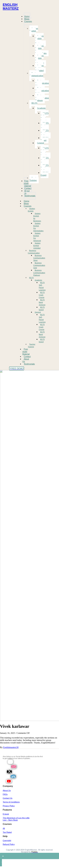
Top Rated (7, 832)
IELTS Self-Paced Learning (42, 286)
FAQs (5, 794)
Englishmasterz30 (11, 747)
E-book (6, 814)
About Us (25, 360)
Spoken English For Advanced (37, 237)
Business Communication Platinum (39, 272)
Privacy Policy (9, 806)
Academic (38, 280)
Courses (27, 206)
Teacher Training (31, 345)
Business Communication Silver (39, 258)
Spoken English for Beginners (37, 217)
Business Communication (34, 252)
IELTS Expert (42, 308)
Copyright (7, 840)
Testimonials (29, 364)
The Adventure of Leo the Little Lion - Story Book (16, 819)
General (38, 312)
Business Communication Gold (39, 265)
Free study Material (26, 351)
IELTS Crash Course (42, 295)
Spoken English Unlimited (36, 245)
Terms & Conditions (11, 802)
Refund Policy (9, 844)
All (4, 828)
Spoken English (31, 210)
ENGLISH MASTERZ (11, 6)
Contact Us (7, 798)
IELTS (31, 278)
